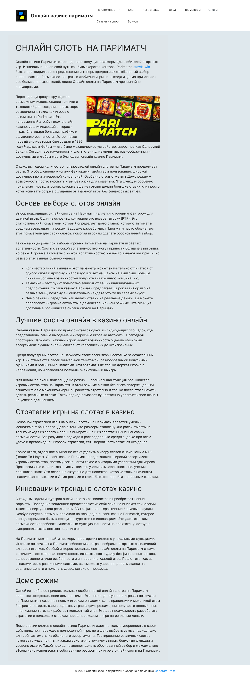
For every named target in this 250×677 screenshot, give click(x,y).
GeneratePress (165, 671)
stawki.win (141, 67)
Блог (131, 10)
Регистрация (152, 10)
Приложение (106, 10)
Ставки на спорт (108, 21)
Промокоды (192, 10)
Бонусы (133, 21)
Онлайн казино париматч (62, 16)
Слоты (213, 10)
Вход (172, 10)
